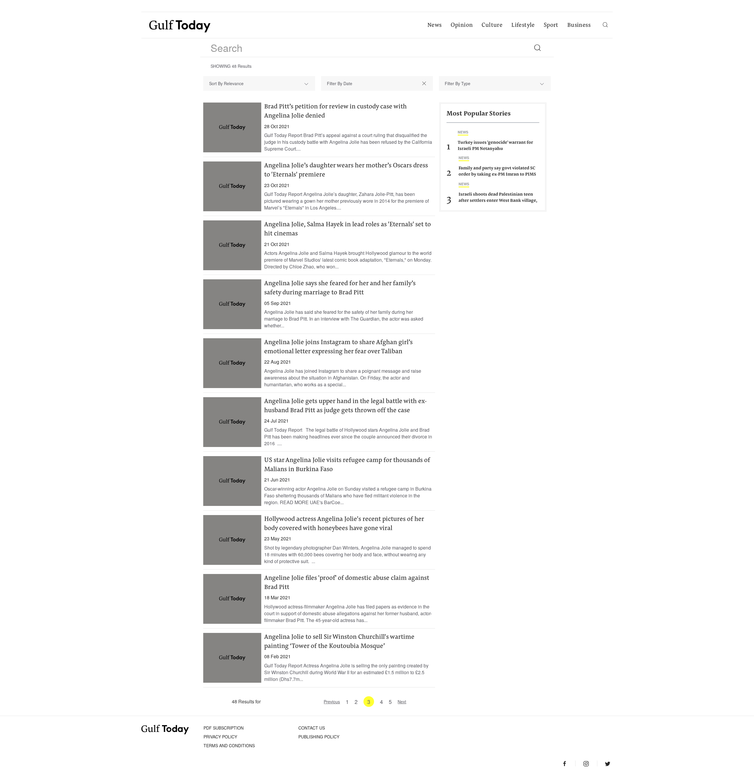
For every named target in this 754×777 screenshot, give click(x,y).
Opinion (462, 25)
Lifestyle (523, 25)
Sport (551, 25)
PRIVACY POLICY (220, 737)
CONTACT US (311, 728)
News (434, 25)
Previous (332, 702)
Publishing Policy (318, 737)
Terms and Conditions (229, 745)
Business (579, 25)
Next (402, 702)
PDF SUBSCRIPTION (224, 728)
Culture (492, 25)
